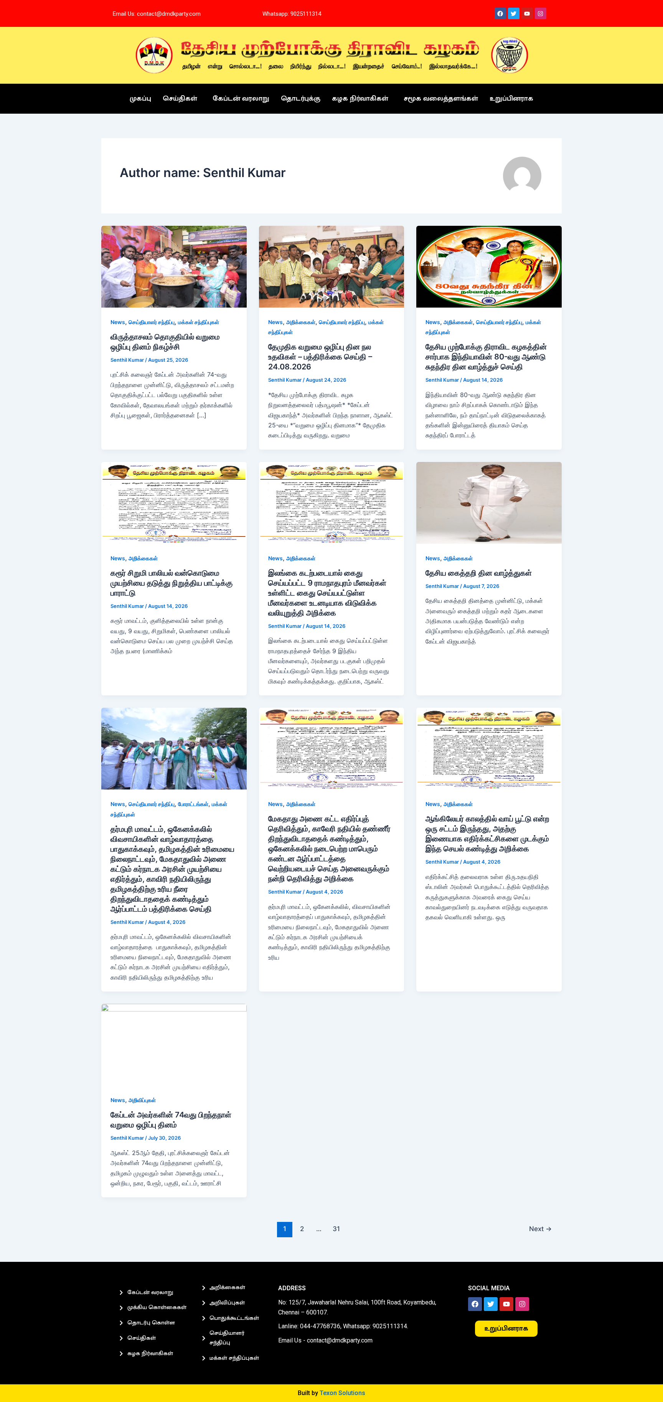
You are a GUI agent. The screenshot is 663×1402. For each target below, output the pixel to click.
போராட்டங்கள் (193, 804)
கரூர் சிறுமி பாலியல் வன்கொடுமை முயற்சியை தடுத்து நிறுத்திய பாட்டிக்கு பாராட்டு (171, 583)
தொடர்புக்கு (300, 98)
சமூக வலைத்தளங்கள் (441, 98)
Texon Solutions (342, 1393)
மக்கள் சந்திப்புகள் (198, 322)
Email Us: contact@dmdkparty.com (157, 13)
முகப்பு (140, 98)
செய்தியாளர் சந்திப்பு (152, 322)
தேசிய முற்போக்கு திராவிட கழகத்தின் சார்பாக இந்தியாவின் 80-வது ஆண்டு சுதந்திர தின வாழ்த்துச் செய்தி (486, 356)
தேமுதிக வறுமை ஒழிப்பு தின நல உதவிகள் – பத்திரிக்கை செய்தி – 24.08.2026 (320, 356)
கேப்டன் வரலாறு (241, 98)
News (117, 322)
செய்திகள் (180, 98)
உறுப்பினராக (511, 98)
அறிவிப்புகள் (142, 1100)
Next (540, 1229)
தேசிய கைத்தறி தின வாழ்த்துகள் (479, 573)
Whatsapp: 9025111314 (291, 13)
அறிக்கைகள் (300, 322)
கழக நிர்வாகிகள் (360, 98)
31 (336, 1229)
